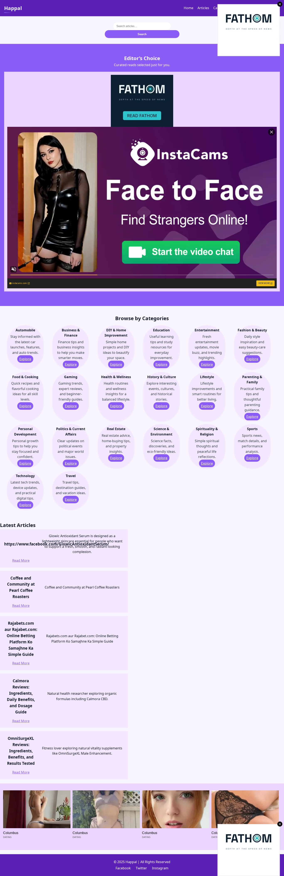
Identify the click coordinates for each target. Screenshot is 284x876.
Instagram (160, 868)
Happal (13, 8)
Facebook (123, 868)
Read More (21, 560)
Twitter (141, 868)
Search (142, 34)
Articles (203, 8)
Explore (25, 359)
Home (188, 8)
